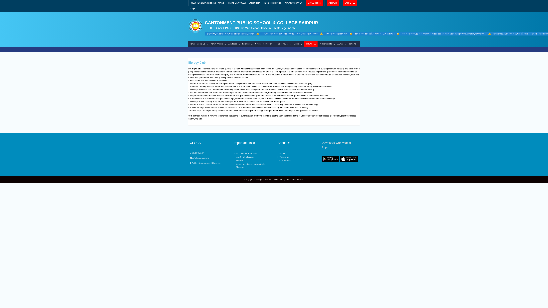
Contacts (352, 44)
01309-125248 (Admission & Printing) (207, 3)
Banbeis (239, 161)
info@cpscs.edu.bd (272, 3)
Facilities (246, 44)
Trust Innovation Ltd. (294, 179)
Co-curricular (283, 44)
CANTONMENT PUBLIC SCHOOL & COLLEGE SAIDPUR (261, 22)
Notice (258, 44)
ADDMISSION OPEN (293, 3)
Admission (267, 44)
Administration (217, 44)
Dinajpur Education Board (247, 153)
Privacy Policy (285, 161)
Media (296, 44)
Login (193, 9)
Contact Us (284, 157)
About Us (201, 44)
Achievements (326, 44)
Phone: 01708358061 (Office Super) (244, 3)
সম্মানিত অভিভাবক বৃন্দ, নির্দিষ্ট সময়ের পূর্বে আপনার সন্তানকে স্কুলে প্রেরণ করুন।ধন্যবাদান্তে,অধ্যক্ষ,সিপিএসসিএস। (444, 33)
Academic (232, 44)
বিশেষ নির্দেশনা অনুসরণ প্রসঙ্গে (336, 33)
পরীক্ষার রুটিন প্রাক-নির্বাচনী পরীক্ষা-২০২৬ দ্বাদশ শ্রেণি (374, 33)
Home (192, 44)
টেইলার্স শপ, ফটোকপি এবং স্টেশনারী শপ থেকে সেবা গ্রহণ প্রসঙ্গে (230, 33)
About (282, 153)
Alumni (340, 44)
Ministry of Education (245, 157)
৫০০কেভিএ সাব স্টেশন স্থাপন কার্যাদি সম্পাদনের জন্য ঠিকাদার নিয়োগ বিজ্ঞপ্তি (289, 33)
